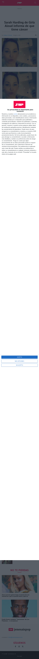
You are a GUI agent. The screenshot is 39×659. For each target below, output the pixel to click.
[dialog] (19, 329)
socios (15, 114)
